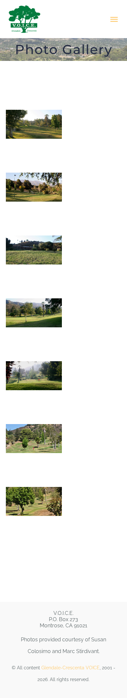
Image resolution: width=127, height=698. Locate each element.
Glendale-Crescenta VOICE (70, 667)
